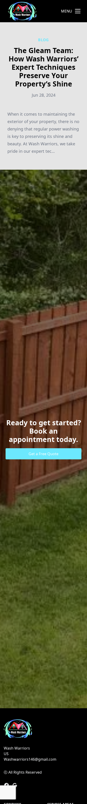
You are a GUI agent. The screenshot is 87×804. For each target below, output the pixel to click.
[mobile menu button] (77, 11)
